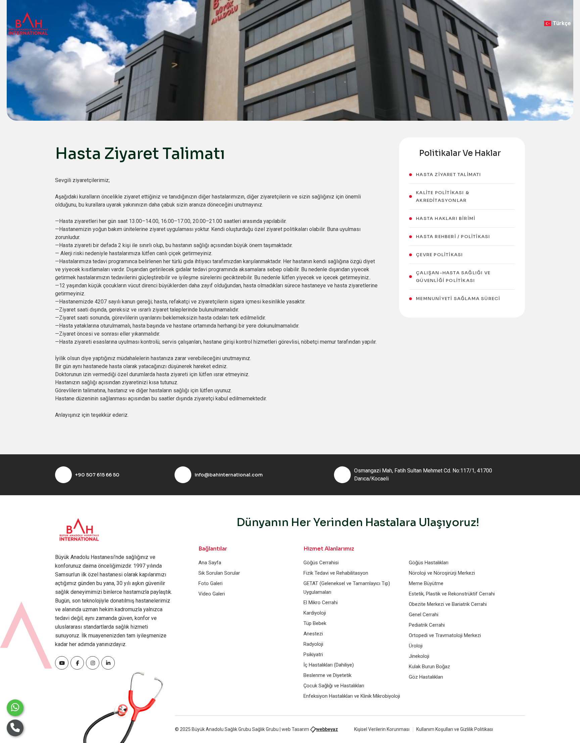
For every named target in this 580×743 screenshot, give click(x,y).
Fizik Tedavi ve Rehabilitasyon (335, 573)
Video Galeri (211, 594)
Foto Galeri (210, 583)
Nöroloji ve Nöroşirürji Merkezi (442, 573)
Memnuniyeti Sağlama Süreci (458, 298)
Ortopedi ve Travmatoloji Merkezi (445, 635)
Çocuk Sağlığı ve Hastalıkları (333, 686)
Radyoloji (313, 644)
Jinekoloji (419, 656)
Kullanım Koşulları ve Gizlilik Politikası (454, 729)
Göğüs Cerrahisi (321, 563)
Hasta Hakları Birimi (445, 218)
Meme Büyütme (426, 583)
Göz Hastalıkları (426, 677)
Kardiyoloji (314, 613)
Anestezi (313, 634)
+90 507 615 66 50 (97, 475)
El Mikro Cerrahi (320, 602)
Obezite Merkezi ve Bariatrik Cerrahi (448, 604)
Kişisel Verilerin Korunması (381, 729)
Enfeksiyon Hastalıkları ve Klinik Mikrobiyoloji (351, 696)
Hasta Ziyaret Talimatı (448, 174)
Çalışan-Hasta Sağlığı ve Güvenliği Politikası (453, 276)
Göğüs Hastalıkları (428, 563)
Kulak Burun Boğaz (429, 667)
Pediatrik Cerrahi (427, 625)
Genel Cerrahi (423, 615)
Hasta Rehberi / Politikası (453, 236)
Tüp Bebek (314, 623)
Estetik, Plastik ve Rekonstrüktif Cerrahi (452, 594)
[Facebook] (61, 663)
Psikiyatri (313, 654)
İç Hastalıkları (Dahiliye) (328, 665)
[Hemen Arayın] (15, 728)
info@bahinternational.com (229, 475)
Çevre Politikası (439, 255)
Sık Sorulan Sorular (219, 573)
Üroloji (416, 646)
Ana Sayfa (209, 563)
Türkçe (562, 23)
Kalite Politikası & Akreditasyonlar (442, 196)
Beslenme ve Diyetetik (327, 675)
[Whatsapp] (15, 707)
